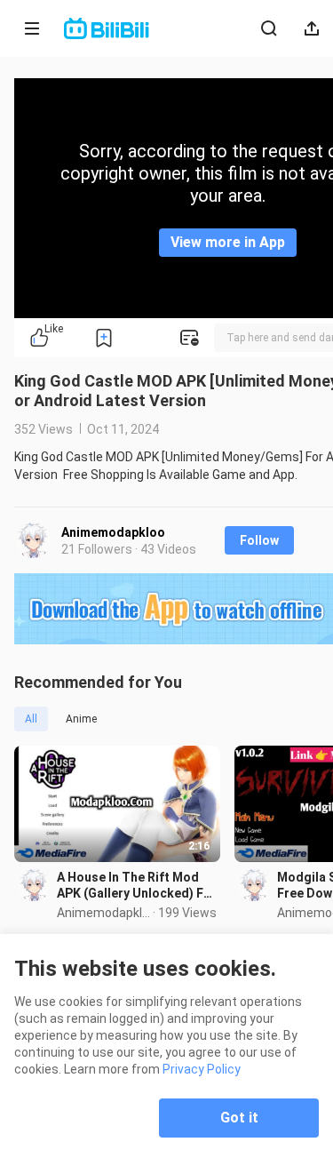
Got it (239, 1117)
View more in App (227, 242)
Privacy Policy (202, 1069)
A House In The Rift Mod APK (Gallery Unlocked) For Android (137, 885)
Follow (259, 540)
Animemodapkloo (113, 532)
